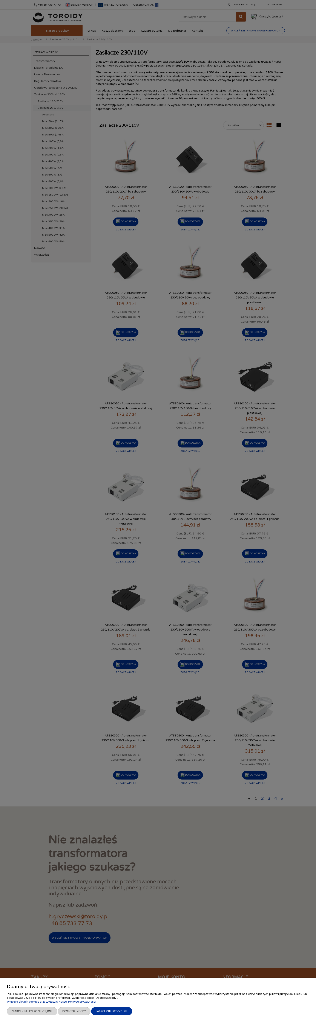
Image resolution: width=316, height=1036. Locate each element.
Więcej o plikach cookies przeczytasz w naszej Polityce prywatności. (51, 1001)
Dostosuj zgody (74, 1011)
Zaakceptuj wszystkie (112, 1011)
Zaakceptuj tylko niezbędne (32, 1011)
